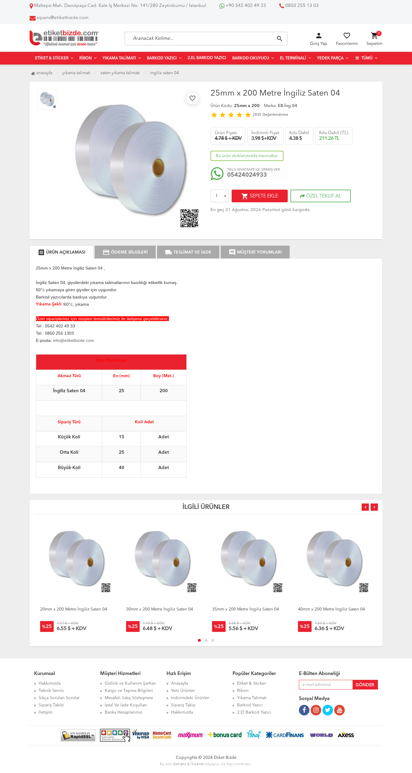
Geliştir (179, 764)
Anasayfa (43, 73)
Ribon (85, 58)
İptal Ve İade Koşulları (126, 705)
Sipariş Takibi (51, 705)
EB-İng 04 (287, 106)
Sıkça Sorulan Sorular (59, 698)
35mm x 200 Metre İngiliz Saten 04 (245, 609)
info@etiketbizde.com (73, 340)
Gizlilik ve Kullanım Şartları (130, 683)
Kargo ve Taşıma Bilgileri (129, 691)
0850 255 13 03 (301, 6)
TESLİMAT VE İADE (188, 252)
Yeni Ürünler (183, 691)
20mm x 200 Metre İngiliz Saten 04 (73, 609)
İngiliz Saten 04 (164, 73)
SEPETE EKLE (259, 196)
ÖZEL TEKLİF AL (323, 196)
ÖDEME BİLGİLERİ (125, 252)
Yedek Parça (330, 58)
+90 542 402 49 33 (245, 6)
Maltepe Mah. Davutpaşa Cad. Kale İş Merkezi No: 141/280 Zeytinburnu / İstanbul (119, 6)
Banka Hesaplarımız (123, 712)
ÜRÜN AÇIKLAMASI (61, 252)
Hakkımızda (50, 683)
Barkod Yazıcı (162, 58)
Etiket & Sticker (51, 58)
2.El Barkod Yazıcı (207, 58)
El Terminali (293, 58)
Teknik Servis (51, 691)
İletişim (45, 712)
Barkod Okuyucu (250, 58)
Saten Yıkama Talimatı (120, 73)
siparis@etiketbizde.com (62, 18)
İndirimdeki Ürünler (190, 698)
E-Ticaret (196, 764)
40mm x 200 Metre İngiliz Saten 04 (331, 609)
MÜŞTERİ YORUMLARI (255, 252)
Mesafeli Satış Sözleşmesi (129, 698)
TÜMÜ (366, 58)
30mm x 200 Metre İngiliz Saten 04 (159, 609)
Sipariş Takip (183, 705)
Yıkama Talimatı (119, 58)
